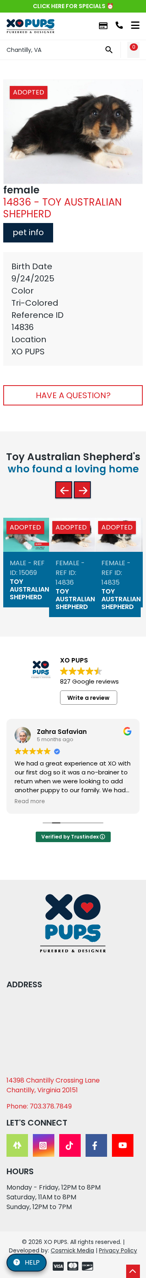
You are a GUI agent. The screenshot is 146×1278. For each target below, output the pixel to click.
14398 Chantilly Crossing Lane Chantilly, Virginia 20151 (53, 1085)
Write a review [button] (88, 698)
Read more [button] (30, 801)
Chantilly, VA (23, 50)
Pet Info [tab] (28, 232)
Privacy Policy (118, 1250)
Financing (103, 26)
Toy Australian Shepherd (29, 589)
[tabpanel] (73, 309)
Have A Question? (73, 395)
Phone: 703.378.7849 (39, 1106)
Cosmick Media (72, 1250)
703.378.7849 (119, 25)
